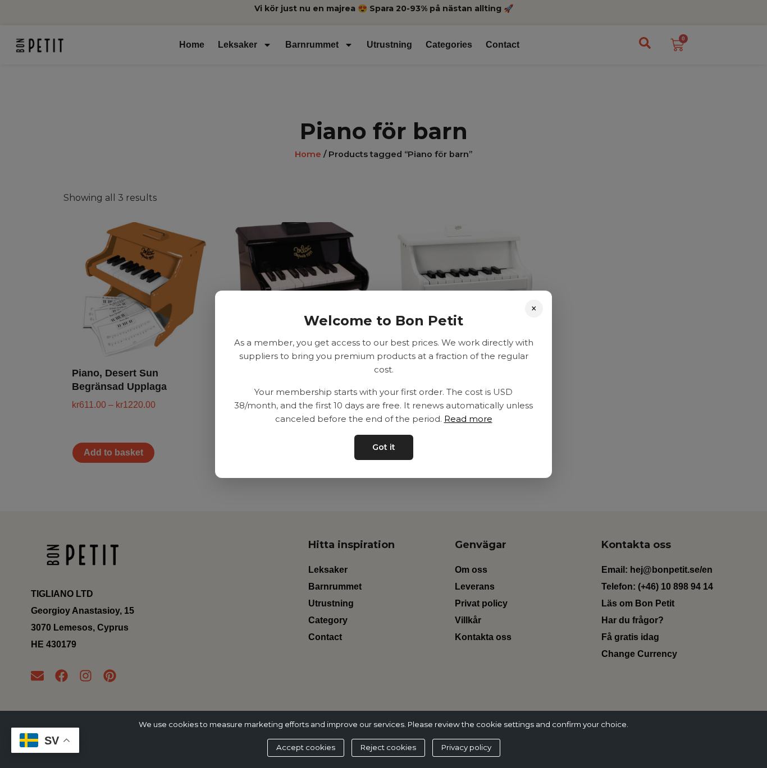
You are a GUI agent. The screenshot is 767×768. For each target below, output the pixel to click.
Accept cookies (305, 747)
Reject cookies (388, 747)
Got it (383, 447)
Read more (468, 418)
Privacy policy (466, 747)
